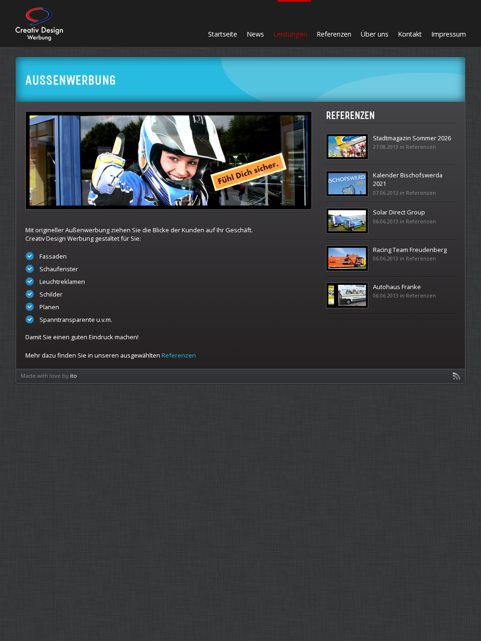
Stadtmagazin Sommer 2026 (412, 138)
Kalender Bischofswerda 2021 (407, 179)
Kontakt (410, 34)
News (255, 34)
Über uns (374, 34)
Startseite (222, 34)
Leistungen (290, 34)
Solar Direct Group (399, 212)
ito (73, 375)
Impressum (448, 34)
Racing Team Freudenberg (410, 249)
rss (456, 376)
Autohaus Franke (397, 286)
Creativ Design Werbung (39, 24)
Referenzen (334, 34)
